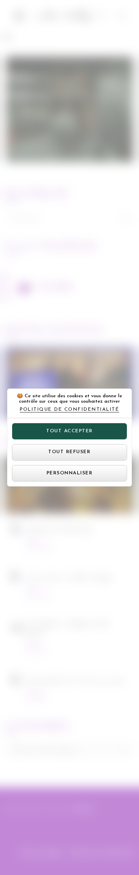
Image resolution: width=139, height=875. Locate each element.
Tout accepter (69, 431)
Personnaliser (70, 473)
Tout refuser (69, 452)
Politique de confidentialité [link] (69, 409)
